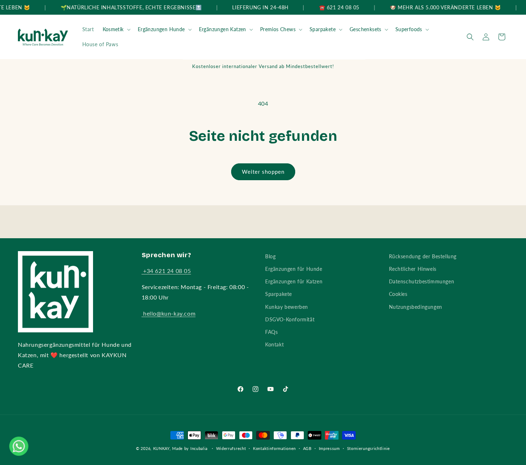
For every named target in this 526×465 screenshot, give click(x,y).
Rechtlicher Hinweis (413, 269)
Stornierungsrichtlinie (368, 448)
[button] (115, 29)
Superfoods (408, 29)
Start (88, 29)
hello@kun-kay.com (169, 313)
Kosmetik (113, 29)
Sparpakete (323, 29)
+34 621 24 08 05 (166, 270)
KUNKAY (161, 448)
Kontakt (274, 344)
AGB (307, 448)
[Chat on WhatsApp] (19, 446)
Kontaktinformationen (274, 448)
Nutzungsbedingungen (415, 307)
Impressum (329, 448)
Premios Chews (278, 29)
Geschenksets (365, 29)
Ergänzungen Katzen (222, 29)
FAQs (271, 332)
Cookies (398, 294)
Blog (270, 256)
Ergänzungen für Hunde (293, 269)
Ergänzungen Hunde (161, 29)
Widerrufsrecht (231, 448)
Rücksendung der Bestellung (423, 256)
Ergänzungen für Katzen (293, 281)
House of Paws (100, 44)
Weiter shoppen (263, 171)
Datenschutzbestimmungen (421, 281)
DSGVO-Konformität (290, 319)
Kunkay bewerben (286, 307)
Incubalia (199, 448)
